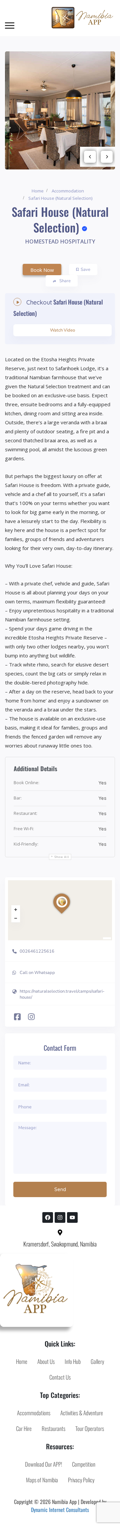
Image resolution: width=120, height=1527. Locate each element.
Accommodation (68, 191)
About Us (46, 1361)
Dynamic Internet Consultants (60, 1510)
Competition (83, 1464)
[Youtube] (72, 1217)
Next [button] (107, 157)
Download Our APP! (43, 1464)
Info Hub (73, 1361)
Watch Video (62, 330)
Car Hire (24, 1428)
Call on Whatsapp (37, 973)
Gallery (97, 1361)
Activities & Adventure (81, 1413)
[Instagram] (60, 1217)
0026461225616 (37, 951)
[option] (60, 110)
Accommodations (33, 1413)
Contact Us (60, 1377)
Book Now (42, 270)
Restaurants (53, 1428)
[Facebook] (47, 1217)
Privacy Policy (81, 1480)
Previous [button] (90, 157)
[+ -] (60, 910)
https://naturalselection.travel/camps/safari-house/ (62, 994)
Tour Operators (89, 1428)
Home (38, 191)
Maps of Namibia (42, 1480)
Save (85, 270)
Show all (61, 857)
